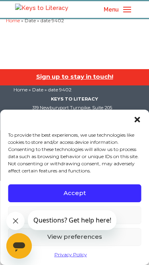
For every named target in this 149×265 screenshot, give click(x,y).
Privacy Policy (70, 254)
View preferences (74, 236)
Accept (75, 193)
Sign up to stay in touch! (74, 76)
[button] (137, 120)
